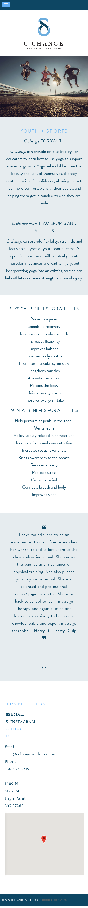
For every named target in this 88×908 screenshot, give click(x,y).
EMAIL (17, 714)
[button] (43, 840)
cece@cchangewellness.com (31, 754)
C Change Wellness (44, 34)
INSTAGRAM (22, 722)
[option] (44, 583)
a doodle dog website (55, 900)
